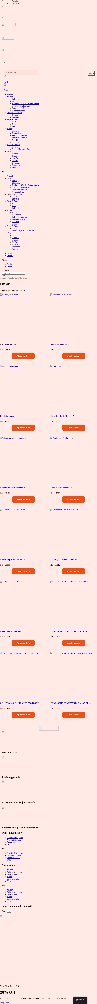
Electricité (16, 101)
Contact (7, 90)
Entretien (15, 117)
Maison (10, 97)
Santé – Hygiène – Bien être (23, 149)
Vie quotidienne (18, 110)
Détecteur (16, 163)
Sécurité (10, 151)
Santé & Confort (13, 145)
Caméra (15, 158)
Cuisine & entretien (14, 113)
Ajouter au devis (23, 356)
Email (4, 911)
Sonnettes (16, 165)
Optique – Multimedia (21, 106)
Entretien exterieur (19, 138)
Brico (14, 124)
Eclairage (15, 126)
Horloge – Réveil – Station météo (25, 103)
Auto (14, 122)
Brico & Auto (12, 119)
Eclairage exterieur (19, 135)
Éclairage (15, 99)
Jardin (9, 129)
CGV (9, 844)
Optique (15, 147)
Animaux (15, 131)
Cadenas (15, 156)
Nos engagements (14, 840)
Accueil (10, 94)
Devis (6, 82)
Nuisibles (15, 140)
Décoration (16, 133)
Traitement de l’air (19, 108)
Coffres (15, 160)
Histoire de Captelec (15, 838)
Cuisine (15, 115)
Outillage (15, 142)
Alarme (15, 154)
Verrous (15, 167)
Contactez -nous (13, 842)
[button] (48, 172)
